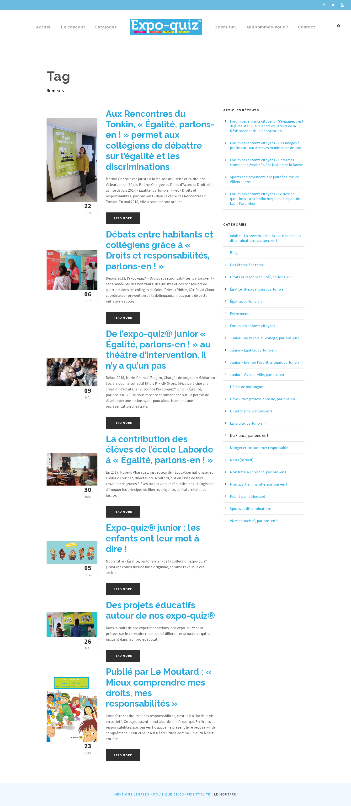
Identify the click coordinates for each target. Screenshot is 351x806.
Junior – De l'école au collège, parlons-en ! (264, 337)
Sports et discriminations (250, 508)
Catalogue (106, 27)
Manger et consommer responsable (259, 447)
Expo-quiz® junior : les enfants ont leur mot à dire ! (153, 538)
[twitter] (333, 5)
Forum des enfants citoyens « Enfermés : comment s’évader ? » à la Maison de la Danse (266, 162)
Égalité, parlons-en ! (246, 301)
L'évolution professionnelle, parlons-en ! (263, 398)
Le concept (73, 27)
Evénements (240, 313)
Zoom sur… (226, 27)
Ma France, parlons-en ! (249, 435)
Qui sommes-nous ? (267, 27)
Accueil (44, 27)
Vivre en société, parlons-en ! (253, 520)
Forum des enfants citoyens (252, 325)
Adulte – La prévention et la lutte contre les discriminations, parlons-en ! (265, 238)
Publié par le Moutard (247, 496)
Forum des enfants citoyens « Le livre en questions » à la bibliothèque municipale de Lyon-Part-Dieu (265, 198)
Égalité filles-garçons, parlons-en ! (258, 289)
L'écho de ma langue (246, 386)
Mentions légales (131, 794)
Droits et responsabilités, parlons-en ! (261, 277)
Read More (123, 218)
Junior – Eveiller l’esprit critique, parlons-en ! (266, 362)
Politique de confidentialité (181, 794)
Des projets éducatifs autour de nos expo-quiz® (160, 610)
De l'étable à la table (247, 264)
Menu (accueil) (241, 459)
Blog (234, 252)
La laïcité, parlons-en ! (248, 423)
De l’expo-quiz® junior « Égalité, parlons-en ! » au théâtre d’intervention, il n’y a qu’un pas (158, 350)
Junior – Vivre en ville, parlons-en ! (258, 374)
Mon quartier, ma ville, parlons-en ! (258, 484)
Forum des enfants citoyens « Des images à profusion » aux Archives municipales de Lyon (266, 145)
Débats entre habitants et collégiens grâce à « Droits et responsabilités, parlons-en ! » (159, 250)
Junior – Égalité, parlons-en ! (253, 350)
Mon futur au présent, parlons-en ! (258, 472)
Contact (306, 27)
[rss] (324, 5)
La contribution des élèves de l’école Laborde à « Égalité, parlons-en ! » (159, 449)
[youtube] (342, 5)
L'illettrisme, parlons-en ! (251, 411)
